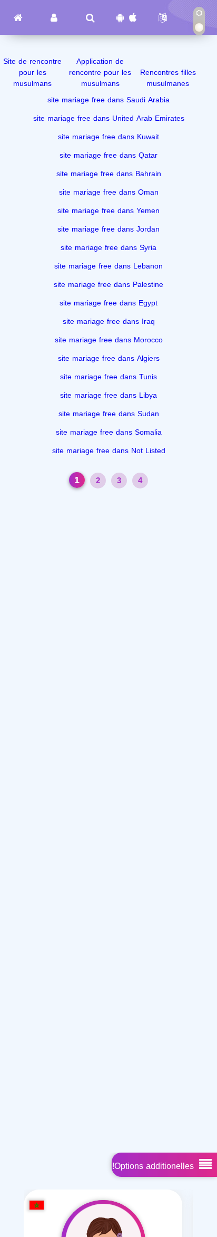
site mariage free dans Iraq (109, 321)
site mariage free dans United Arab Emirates (108, 118)
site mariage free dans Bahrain (108, 174)
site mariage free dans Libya (108, 395)
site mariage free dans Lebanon (108, 266)
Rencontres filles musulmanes (168, 78)
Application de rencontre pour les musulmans (100, 72)
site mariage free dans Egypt (108, 303)
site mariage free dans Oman (109, 192)
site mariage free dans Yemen (108, 211)
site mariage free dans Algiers (109, 358)
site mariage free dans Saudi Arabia (108, 100)
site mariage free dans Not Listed (108, 451)
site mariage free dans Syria (108, 248)
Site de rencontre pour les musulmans (32, 72)
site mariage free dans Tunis (108, 377)
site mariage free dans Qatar (108, 155)
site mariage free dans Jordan (108, 229)
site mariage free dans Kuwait (108, 137)
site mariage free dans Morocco (109, 340)
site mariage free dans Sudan (108, 414)
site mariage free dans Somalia (109, 432)
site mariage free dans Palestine (108, 284)
